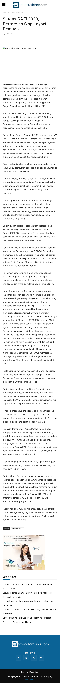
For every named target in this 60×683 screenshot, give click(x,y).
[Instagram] (26, 657)
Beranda (6, 13)
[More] (25, 40)
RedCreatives (30, 679)
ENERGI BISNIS (17, 13)
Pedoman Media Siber (30, 672)
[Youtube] (41, 658)
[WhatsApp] (18, 40)
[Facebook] (5, 40)
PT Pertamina (17, 529)
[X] (12, 40)
